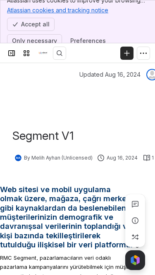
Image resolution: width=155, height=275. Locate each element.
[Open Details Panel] (135, 220)
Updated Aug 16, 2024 (110, 74)
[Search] (59, 53)
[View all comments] (135, 204)
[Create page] (135, 237)
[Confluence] (43, 53)
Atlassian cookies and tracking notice (57, 10)
